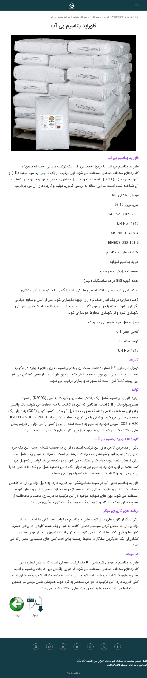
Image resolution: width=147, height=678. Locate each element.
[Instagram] (90, 646)
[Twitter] (104, 646)
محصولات (96, 17)
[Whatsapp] (49, 646)
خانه (137, 17)
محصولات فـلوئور (81, 17)
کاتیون (44, 173)
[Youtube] (63, 646)
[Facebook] (117, 646)
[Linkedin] (77, 646)
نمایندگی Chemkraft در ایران (118, 17)
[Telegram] (36, 646)
